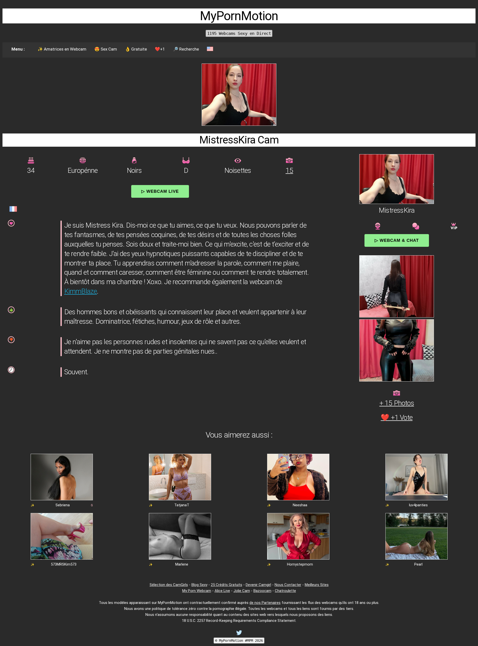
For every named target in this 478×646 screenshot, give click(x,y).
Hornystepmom (300, 564)
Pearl (418, 564)
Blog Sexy (199, 584)
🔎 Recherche (186, 49)
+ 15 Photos (396, 403)
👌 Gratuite (136, 49)
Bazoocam (262, 590)
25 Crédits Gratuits (226, 584)
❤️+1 (160, 49)
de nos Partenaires (265, 602)
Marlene (181, 564)
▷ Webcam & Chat (397, 240)
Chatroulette (285, 590)
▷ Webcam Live (160, 191)
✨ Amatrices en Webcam (62, 49)
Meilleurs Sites (317, 584)
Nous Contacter (288, 584)
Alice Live (222, 590)
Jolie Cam (242, 590)
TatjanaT (181, 505)
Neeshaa (300, 505)
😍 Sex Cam (105, 49)
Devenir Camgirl (258, 584)
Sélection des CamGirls (169, 584)
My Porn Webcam (196, 590)
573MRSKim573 (63, 564)
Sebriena (63, 505)
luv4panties (418, 505)
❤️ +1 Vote (397, 417)
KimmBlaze (80, 291)
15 (289, 170)
